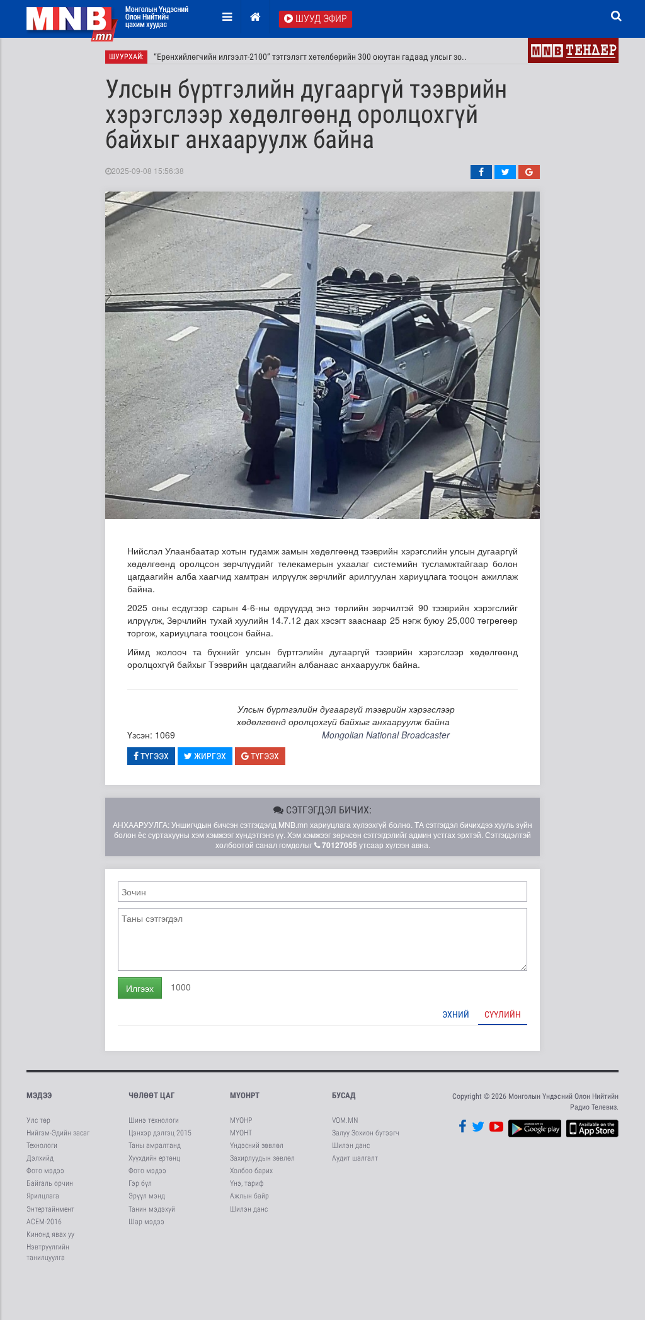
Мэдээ (39, 1095)
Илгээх (140, 988)
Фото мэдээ (45, 1170)
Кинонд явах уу (50, 1234)
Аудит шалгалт (355, 1158)
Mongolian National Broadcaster (386, 734)
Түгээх (154, 756)
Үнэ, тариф (247, 1183)
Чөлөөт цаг (151, 1095)
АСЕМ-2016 (44, 1221)
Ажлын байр (249, 1195)
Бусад (344, 1095)
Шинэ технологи (153, 1120)
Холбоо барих (251, 1170)
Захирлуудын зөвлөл (262, 1158)
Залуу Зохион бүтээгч (365, 1132)
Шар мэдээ (146, 1221)
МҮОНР (241, 1120)
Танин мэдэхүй (151, 1209)
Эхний (455, 1014)
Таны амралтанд (154, 1145)
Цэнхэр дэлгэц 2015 (159, 1132)
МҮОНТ (241, 1132)
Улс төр (38, 1120)
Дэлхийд (40, 1158)
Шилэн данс (249, 1209)
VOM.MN (345, 1120)
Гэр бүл (140, 1183)
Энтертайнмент (50, 1209)
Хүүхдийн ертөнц (154, 1158)
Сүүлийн (502, 1014)
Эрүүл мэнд (146, 1195)
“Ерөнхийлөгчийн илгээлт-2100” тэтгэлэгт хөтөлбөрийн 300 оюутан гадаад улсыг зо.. (310, 57)
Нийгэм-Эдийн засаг (57, 1132)
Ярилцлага (42, 1195)
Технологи (41, 1145)
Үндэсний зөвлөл (256, 1145)
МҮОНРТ (245, 1095)
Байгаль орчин (49, 1183)
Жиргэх (209, 756)
